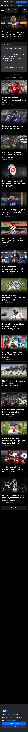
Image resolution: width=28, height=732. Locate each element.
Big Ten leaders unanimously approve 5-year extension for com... (13, 269)
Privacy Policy (15, 720)
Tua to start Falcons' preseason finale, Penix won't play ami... (12, 469)
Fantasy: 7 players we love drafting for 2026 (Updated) (12, 354)
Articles (13, 77)
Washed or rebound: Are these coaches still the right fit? (13, 63)
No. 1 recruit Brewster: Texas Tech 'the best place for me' (12, 154)
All (7, 77)
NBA (14, 5)
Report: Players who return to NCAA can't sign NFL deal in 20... (13, 297)
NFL (10, 5)
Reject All (14, 726)
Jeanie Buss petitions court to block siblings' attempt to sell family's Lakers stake (13, 50)
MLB (20, 5)
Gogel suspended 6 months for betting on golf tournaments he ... (13, 440)
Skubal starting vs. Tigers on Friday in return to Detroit (13, 211)
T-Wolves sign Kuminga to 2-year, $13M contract (13, 68)
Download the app (21, 1)
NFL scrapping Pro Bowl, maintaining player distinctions (12, 59)
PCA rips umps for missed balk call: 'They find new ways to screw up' (13, 55)
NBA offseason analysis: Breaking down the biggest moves (13, 412)
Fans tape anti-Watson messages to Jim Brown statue (12, 240)
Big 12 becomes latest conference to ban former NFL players (13, 183)
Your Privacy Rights (14, 730)
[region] (14, 718)
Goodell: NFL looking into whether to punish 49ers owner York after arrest (13, 34)
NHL (17, 5)
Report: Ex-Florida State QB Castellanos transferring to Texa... (13, 326)
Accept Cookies (14, 723)
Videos (20, 77)
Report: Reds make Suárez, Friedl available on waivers (14, 99)
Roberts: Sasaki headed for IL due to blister (12, 127)
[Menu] (2, 2)
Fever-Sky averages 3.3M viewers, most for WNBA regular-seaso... (13, 497)
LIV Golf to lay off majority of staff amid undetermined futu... (13, 383)
